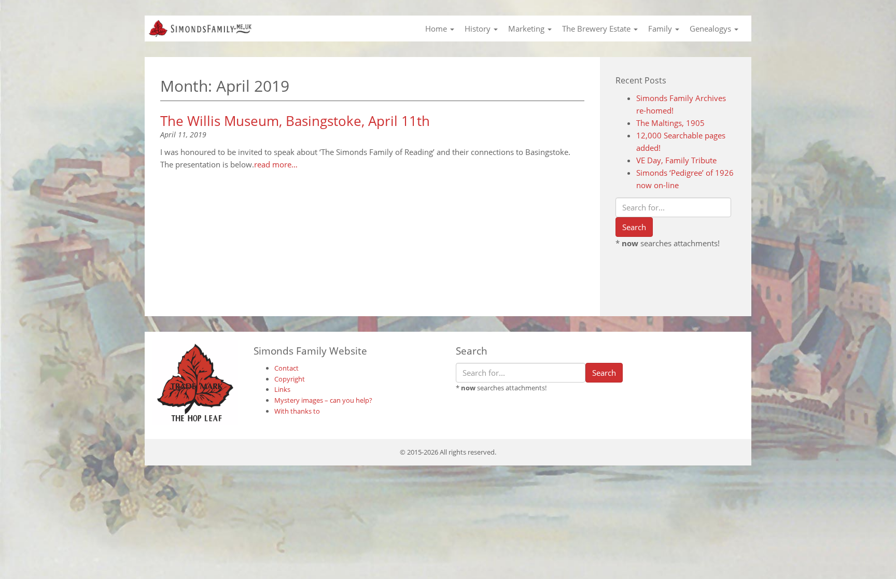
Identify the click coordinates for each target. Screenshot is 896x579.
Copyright (289, 379)
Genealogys (711, 28)
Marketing (527, 28)
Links (282, 389)
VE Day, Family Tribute (676, 160)
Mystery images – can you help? (323, 400)
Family (661, 28)
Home (437, 28)
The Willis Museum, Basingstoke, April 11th (295, 120)
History (479, 28)
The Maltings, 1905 (670, 123)
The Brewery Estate (597, 28)
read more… (276, 164)
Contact (286, 368)
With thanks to (297, 411)
